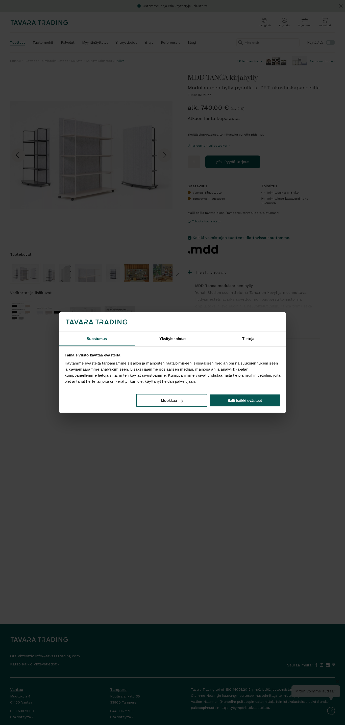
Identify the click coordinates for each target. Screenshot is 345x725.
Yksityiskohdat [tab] (172, 338)
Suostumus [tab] (97, 338)
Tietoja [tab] (248, 338)
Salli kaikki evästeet (245, 400)
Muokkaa (169, 400)
